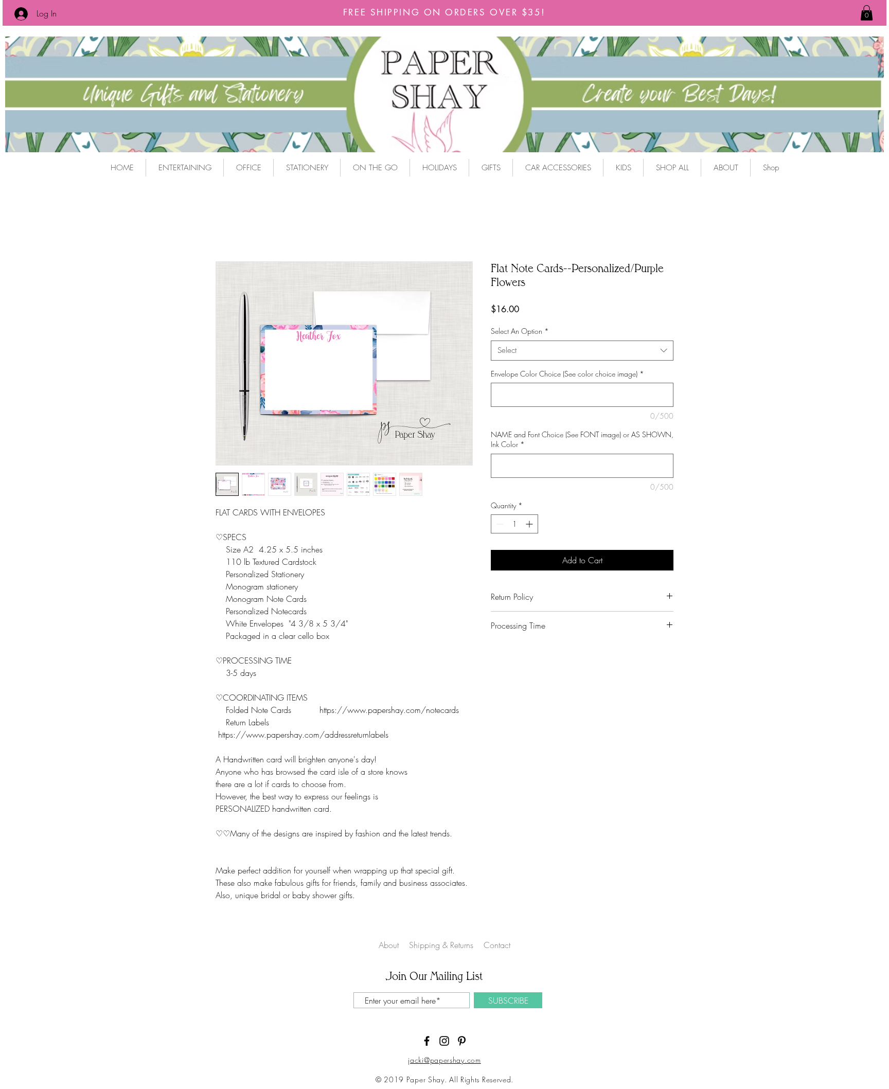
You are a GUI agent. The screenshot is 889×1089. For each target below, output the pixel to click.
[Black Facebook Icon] (426, 1042)
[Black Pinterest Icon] (461, 1042)
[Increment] (530, 525)
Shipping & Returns (442, 946)
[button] (866, 13)
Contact (497, 946)
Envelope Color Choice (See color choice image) (567, 374)
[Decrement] (498, 525)
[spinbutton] (514, 525)
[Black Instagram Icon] (444, 1042)
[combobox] (582, 351)
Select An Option (520, 332)
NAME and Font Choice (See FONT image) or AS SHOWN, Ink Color (582, 440)
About (389, 946)
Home (226, 225)
